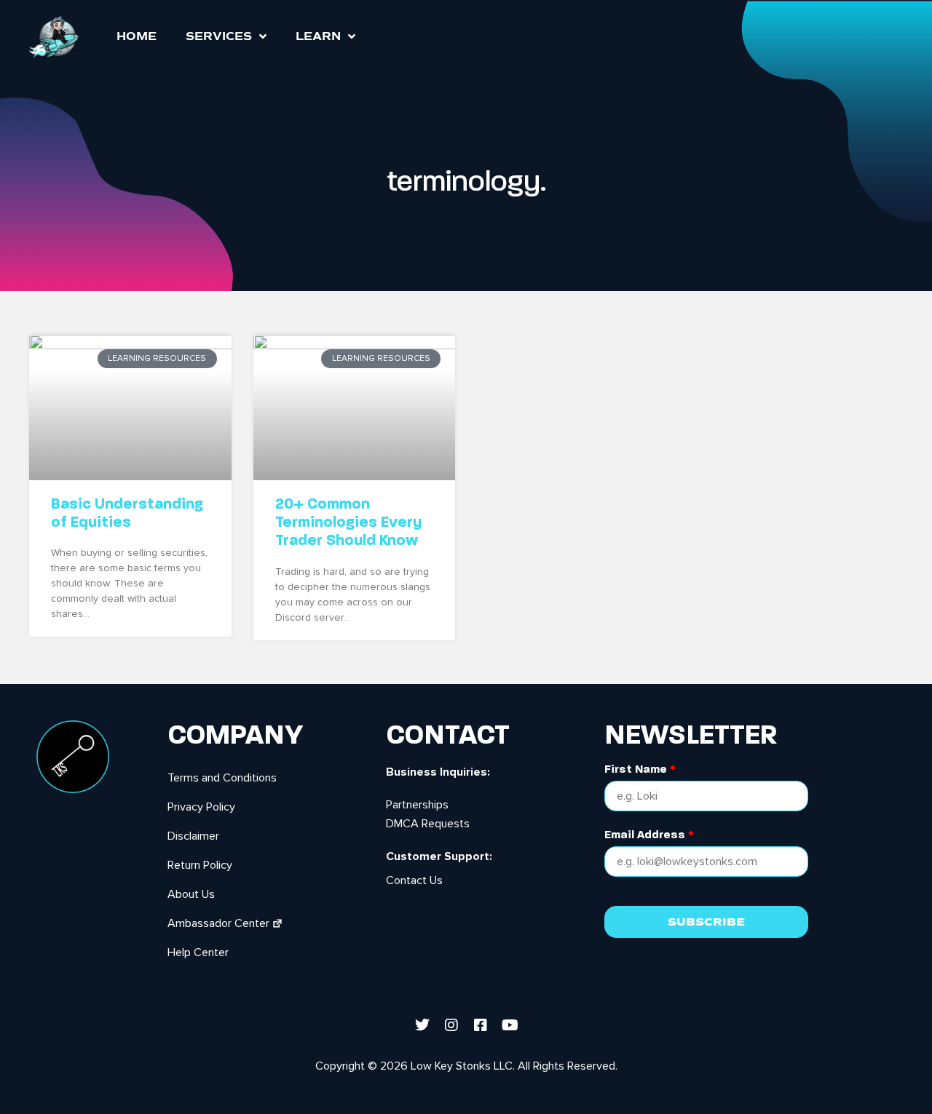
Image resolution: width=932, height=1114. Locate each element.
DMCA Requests (428, 823)
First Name (640, 769)
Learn (318, 36)
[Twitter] (422, 1025)
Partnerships (417, 805)
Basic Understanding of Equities (127, 513)
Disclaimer (193, 836)
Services (219, 36)
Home (136, 36)
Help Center (198, 952)
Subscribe (706, 922)
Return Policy (199, 865)
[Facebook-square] (480, 1025)
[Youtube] (509, 1025)
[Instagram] (451, 1025)
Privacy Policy (201, 807)
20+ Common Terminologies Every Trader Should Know (348, 522)
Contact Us (414, 880)
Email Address (649, 835)
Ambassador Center (218, 923)
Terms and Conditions (222, 778)
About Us (191, 894)
